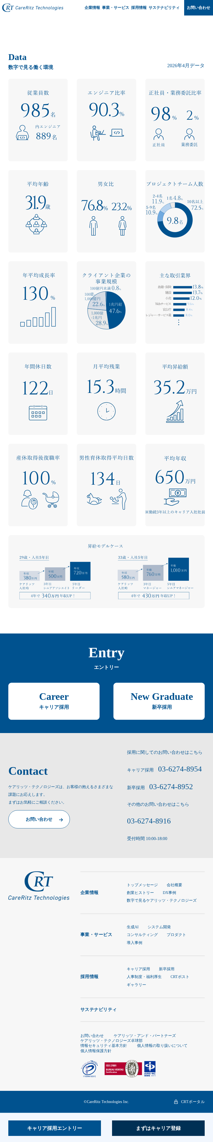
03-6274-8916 (149, 821)
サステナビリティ (164, 8)
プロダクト (176, 935)
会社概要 (174, 885)
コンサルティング (142, 935)
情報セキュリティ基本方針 (103, 1046)
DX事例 (169, 893)
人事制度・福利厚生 (144, 977)
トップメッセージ (142, 885)
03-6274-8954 (180, 769)
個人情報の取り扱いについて (162, 1046)
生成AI (133, 927)
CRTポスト (180, 977)
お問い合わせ (198, 8)
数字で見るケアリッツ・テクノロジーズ (162, 900)
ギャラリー (136, 985)
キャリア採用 (138, 969)
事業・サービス (115, 8)
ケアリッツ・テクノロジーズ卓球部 (111, 1041)
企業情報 (92, 8)
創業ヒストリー (140, 893)
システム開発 (159, 927)
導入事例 (134, 943)
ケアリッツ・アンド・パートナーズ (145, 1036)
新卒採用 (166, 969)
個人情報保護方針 (95, 1051)
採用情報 (139, 8)
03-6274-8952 (171, 787)
